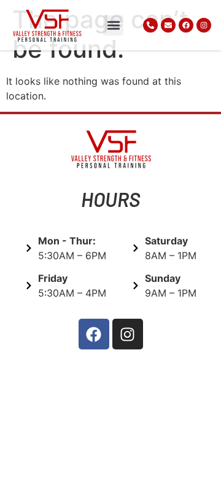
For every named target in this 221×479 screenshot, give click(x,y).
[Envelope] (168, 25)
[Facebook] (186, 25)
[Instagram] (203, 25)
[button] (113, 25)
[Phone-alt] (150, 25)
